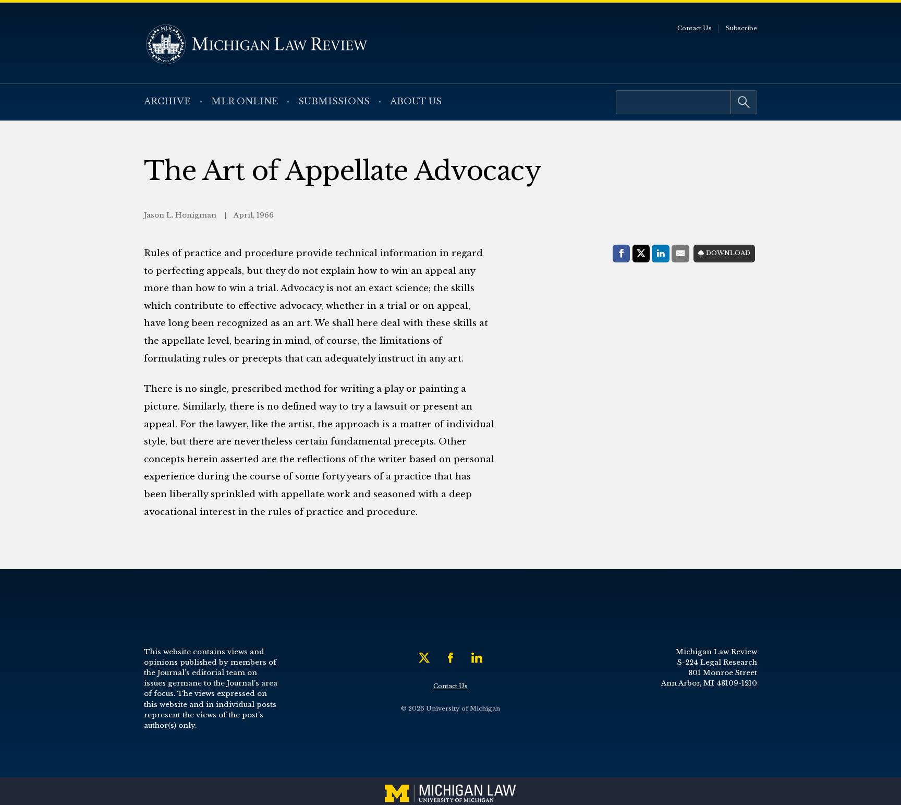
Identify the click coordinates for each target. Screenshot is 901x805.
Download (728, 253)
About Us (416, 101)
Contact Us (694, 28)
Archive (167, 101)
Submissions (334, 101)
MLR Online (244, 101)
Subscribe (741, 28)
